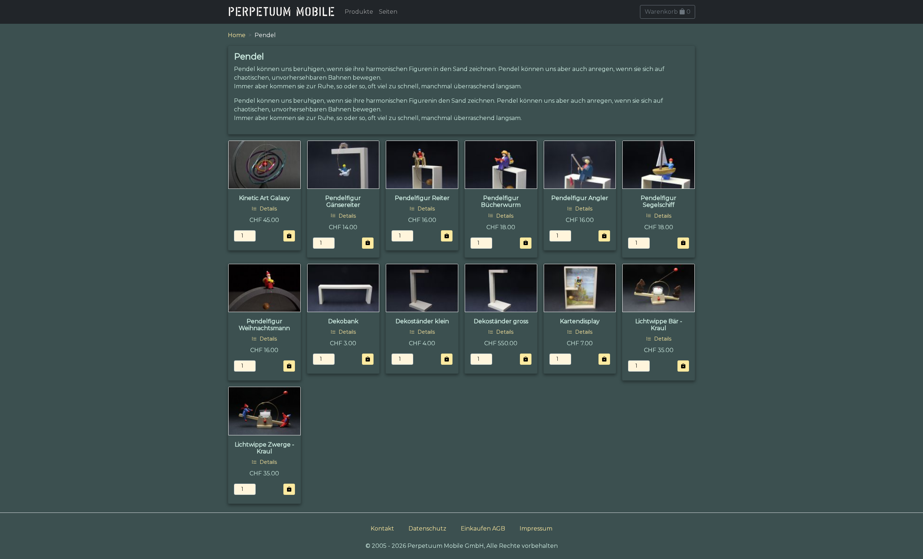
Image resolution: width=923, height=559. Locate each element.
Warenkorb (667, 11)
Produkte (359, 11)
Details (267, 208)
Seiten (388, 11)
